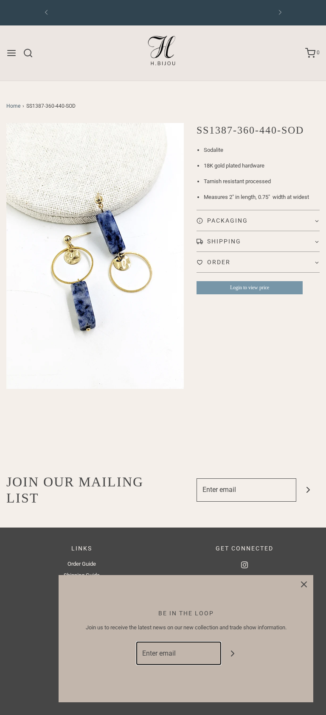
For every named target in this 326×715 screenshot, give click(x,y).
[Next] (280, 12)
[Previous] (46, 12)
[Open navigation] (11, 53)
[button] (258, 220)
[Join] (308, 490)
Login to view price (249, 287)
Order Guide (81, 564)
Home (13, 106)
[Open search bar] (31, 53)
